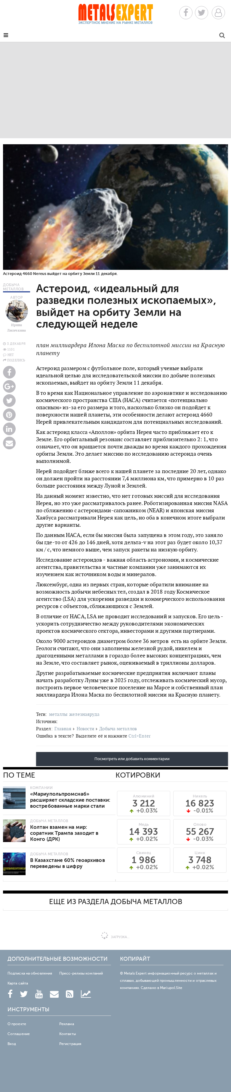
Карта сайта (18, 983)
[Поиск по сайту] (222, 36)
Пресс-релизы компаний (81, 973)
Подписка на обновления (30, 973)
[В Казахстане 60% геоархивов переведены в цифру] (14, 864)
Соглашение (19, 1034)
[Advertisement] (115, 90)
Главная (63, 729)
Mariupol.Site (171, 988)
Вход (12, 1044)
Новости (85, 729)
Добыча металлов (118, 729)
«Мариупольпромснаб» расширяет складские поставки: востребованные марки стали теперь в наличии (70, 803)
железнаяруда (84, 714)
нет (11, 355)
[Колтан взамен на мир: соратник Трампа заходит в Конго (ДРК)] (14, 830)
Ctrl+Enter (139, 736)
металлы (58, 714)
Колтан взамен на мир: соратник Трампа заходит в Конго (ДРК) (64, 833)
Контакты (67, 1034)
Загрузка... (120, 937)
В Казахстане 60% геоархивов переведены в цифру (67, 863)
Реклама (66, 1024)
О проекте (17, 1024)
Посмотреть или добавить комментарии (132, 759)
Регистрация (70, 1044)
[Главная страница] (115, 16)
